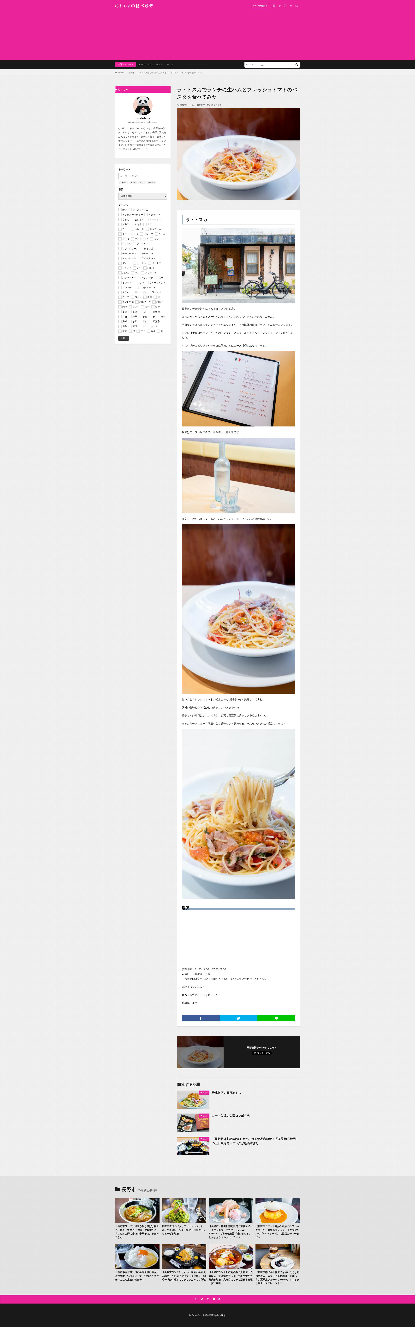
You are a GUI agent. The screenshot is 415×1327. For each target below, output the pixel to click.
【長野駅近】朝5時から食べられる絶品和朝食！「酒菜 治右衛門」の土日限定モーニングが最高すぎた (255, 1141)
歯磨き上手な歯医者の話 (148, 145)
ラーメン (168, 64)
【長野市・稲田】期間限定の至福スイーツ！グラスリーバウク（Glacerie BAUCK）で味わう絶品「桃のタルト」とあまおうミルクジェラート (231, 1232)
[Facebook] (201, 1018)
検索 (123, 338)
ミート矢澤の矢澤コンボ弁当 (231, 1115)
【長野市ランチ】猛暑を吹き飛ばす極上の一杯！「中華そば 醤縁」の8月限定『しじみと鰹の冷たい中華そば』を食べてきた (137, 1232)
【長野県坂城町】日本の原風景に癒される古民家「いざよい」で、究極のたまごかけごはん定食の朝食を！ (137, 1276)
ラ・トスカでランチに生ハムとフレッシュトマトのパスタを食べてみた (170, 72)
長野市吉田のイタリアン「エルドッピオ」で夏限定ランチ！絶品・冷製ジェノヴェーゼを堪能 (184, 1230)
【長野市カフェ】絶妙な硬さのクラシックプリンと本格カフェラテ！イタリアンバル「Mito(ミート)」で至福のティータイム (277, 1232)
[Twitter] (238, 1018)
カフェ (150, 64)
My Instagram (260, 5)
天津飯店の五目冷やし (226, 1092)
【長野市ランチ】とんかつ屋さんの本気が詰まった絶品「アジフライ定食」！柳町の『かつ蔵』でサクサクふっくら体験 (184, 1276)
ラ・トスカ (197, 219)
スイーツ (141, 64)
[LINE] (276, 1018)
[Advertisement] (207, 35)
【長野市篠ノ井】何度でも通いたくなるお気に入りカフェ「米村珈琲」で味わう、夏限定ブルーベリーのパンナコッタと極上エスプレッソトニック (277, 1278)
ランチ (219, 105)
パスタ (159, 64)
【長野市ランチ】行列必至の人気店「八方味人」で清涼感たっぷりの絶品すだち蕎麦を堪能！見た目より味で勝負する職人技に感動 (231, 1278)
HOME (121, 72)
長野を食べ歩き (217, 1315)
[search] (296, 65)
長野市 (132, 72)
